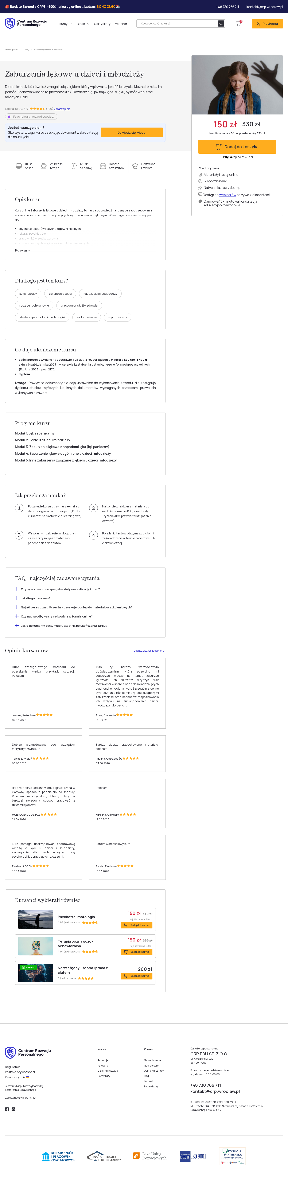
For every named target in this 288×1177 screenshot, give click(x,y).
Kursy (63, 24)
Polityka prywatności (20, 1072)
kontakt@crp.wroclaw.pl (264, 7)
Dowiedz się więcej (131, 132)
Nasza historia (152, 1060)
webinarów (227, 194)
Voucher (121, 24)
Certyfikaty (102, 24)
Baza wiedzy (151, 1086)
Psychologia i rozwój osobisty (48, 49)
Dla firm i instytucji (108, 1070)
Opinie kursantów (154, 1070)
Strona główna (11, 49)
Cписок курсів (15, 1077)
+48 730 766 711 (227, 7)
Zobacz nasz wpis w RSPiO (20, 1097)
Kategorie (103, 1065)
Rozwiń (21, 250)
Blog (146, 1076)
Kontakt (148, 1081)
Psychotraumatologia (76, 917)
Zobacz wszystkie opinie (147, 650)
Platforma (270, 23)
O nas (81, 24)
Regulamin (12, 1067)
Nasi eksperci (151, 1065)
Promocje (103, 1060)
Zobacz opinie (62, 109)
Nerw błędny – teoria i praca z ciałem (83, 970)
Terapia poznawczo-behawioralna (75, 943)
